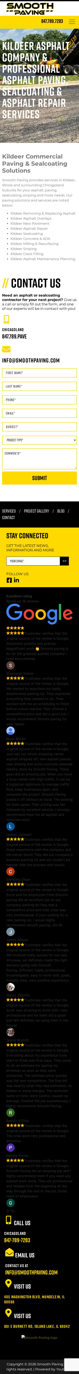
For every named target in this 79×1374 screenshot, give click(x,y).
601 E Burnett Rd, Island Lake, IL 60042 (37, 1326)
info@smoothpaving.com (31, 1272)
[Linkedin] (16, 580)
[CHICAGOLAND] (6, 319)
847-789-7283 (17, 1240)
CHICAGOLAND (13, 329)
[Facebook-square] (9, 580)
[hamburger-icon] (72, 22)
